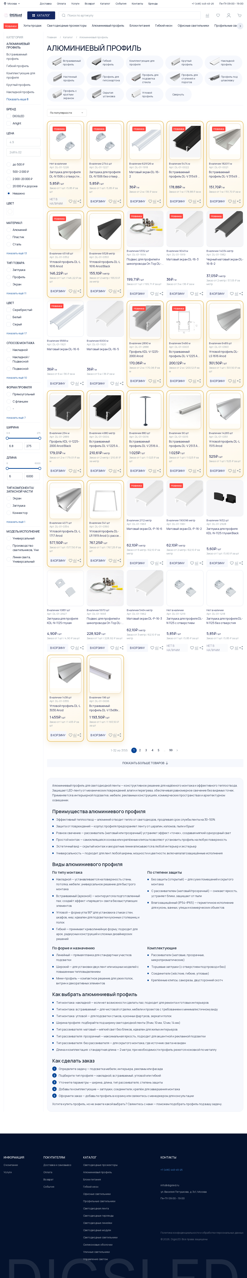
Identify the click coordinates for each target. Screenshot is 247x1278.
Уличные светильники (96, 1252)
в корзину (98, 201)
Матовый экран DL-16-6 (63, 349)
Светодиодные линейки (97, 1223)
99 (171, 750)
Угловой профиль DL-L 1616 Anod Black (104, 264)
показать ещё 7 (16, 417)
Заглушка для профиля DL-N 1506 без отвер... (104, 174)
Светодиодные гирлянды (98, 1215)
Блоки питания (140, 26)
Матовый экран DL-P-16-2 (184, 529)
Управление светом (95, 1259)
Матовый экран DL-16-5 (103, 349)
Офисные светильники (193, 26)
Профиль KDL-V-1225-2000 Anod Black (64, 443)
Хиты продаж (33, 26)
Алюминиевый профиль (108, 26)
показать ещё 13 (17, 253)
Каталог (105, 3)
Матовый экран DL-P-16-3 (144, 619)
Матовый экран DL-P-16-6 (144, 529)
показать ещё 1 (16, 521)
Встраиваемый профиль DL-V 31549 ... (184, 174)
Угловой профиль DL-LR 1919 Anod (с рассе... (105, 533)
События (121, 3)
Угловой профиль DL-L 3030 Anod (65, 708)
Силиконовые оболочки (97, 1244)
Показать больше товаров (143, 763)
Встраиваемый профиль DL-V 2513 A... (184, 443)
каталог (90, 1157)
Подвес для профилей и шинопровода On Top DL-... (145, 261)
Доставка (46, 3)
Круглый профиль (19, 85)
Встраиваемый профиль (17, 56)
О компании (11, 1165)
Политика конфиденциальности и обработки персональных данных (202, 1232)
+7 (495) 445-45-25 (203, 3)
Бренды (153, 3)
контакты (168, 1157)
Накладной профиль (20, 92)
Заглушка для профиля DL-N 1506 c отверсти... (65, 174)
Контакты (137, 3)
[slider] (7, 438)
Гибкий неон (163, 26)
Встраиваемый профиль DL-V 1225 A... (184, 354)
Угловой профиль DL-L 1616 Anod (65, 264)
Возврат (90, 3)
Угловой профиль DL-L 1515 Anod (224, 443)
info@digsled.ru (170, 1185)
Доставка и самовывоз (57, 1165)
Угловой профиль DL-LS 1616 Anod (223, 354)
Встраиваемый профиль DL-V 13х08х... (104, 708)
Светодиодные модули (97, 1230)
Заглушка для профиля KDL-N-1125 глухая (62, 621)
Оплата (61, 3)
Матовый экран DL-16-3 (183, 259)
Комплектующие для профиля (21, 75)
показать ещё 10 (17, 377)
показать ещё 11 (16, 293)
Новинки (11, 26)
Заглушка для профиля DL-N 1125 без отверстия (224, 621)
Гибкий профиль (18, 66)
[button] (10, 211)
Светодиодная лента (96, 1208)
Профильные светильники (99, 1201)
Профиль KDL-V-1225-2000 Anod (144, 354)
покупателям (54, 1157)
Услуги (75, 3)
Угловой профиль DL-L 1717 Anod (65, 533)
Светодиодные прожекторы (66, 26)
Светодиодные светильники (100, 1237)
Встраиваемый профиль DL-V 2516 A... (144, 443)
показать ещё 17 (17, 333)
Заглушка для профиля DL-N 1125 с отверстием (185, 621)
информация (14, 1157)
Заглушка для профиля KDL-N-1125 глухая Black (222, 531)
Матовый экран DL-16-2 (144, 174)
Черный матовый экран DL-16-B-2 (224, 261)
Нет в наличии (56, 201)
